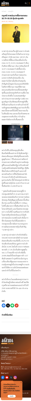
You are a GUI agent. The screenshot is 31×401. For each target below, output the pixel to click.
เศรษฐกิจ (10, 11)
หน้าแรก (4, 11)
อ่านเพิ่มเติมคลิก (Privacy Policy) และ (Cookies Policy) (11, 390)
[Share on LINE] (12, 305)
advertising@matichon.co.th (12, 367)
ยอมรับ (11, 396)
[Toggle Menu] (29, 3)
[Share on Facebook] (4, 305)
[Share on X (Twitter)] (8, 305)
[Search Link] (26, 3)
